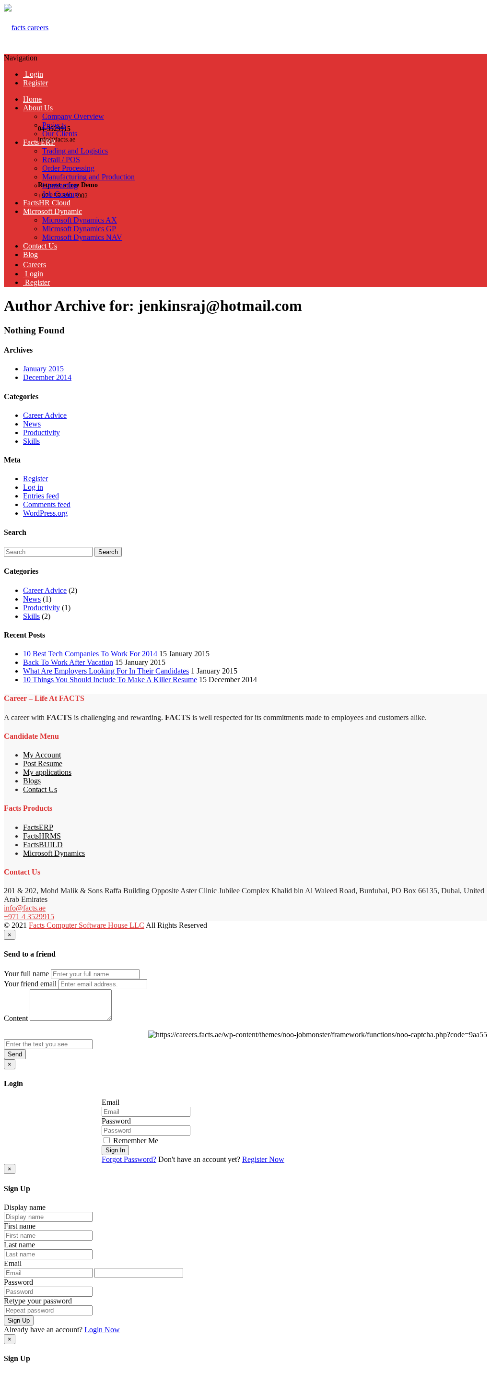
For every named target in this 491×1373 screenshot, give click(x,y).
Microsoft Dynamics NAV (82, 237)
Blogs (32, 781)
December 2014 (47, 377)
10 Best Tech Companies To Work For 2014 (90, 654)
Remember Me (134, 1140)
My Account (42, 755)
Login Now (102, 1330)
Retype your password (38, 1301)
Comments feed (46, 504)
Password (116, 1121)
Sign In (115, 1150)
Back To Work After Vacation (68, 662)
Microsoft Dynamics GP (79, 229)
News (32, 424)
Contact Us (40, 246)
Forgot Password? (129, 1159)
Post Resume (42, 763)
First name (19, 1226)
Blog (30, 254)
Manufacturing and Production (88, 177)
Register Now (263, 1159)
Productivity (41, 432)
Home (32, 99)
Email (110, 1102)
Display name (25, 1207)
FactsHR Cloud (46, 203)
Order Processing (68, 168)
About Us (38, 108)
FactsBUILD (43, 844)
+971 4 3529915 (29, 916)
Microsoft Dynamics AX (79, 220)
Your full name (26, 974)
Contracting (60, 185)
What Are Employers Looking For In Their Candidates (106, 671)
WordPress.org (45, 513)
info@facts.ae (25, 908)
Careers (34, 264)
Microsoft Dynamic (52, 211)
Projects (54, 125)
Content (16, 1018)
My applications (47, 772)
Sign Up (19, 1320)
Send (15, 1054)
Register (35, 83)
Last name (19, 1245)
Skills (31, 441)
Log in (33, 487)
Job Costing (60, 194)
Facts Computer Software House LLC (86, 925)
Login (33, 74)
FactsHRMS (42, 836)
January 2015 (43, 369)
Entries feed (41, 496)
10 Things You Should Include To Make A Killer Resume (110, 679)
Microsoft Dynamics (54, 853)
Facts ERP (39, 142)
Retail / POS (61, 159)
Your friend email (30, 984)
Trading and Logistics (75, 151)
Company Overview (73, 116)
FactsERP (38, 827)
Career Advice (45, 415)
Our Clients (59, 134)
